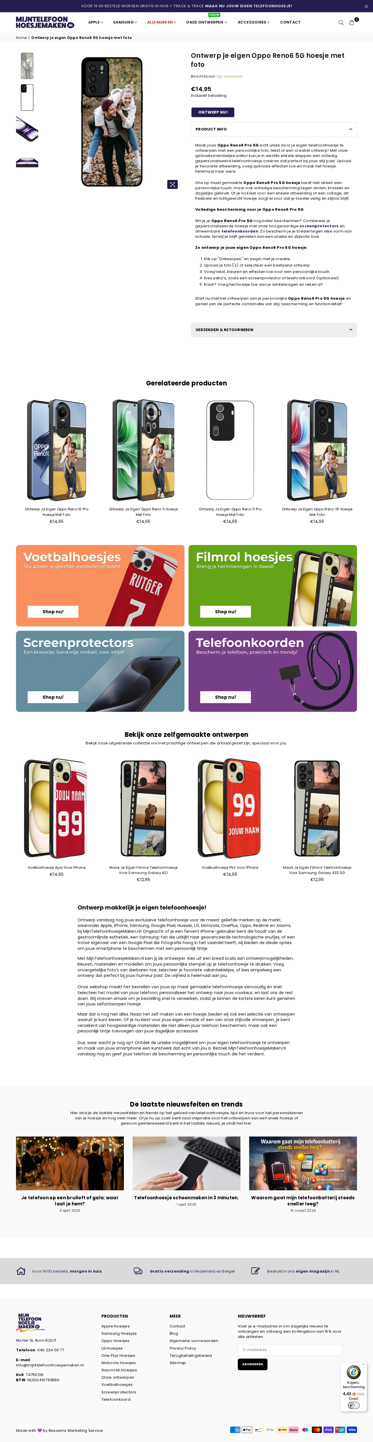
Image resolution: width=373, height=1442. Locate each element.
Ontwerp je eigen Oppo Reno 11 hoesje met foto (143, 512)
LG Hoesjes (112, 1348)
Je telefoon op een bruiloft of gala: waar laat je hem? (70, 1201)
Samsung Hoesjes (119, 1333)
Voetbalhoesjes (117, 1384)
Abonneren (252, 1364)
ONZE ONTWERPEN (205, 20)
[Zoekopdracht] (341, 22)
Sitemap (178, 1363)
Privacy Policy (183, 1348)
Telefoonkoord (116, 1399)
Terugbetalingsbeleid (191, 1355)
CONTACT (290, 22)
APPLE (94, 22)
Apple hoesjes (115, 1326)
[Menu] (363, 1365)
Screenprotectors (118, 1392)
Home (21, 37)
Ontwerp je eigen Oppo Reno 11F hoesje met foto (317, 512)
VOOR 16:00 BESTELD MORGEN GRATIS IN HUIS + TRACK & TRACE (186, 6)
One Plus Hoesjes (118, 1355)
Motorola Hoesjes (118, 1363)
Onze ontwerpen (118, 1377)
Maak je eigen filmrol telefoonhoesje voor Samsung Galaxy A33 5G (317, 870)
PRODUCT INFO (211, 129)
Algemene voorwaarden (194, 1340)
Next (177, 122)
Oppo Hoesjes (115, 1340)
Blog (174, 1333)
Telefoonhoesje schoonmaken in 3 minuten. (186, 1198)
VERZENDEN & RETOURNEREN (224, 330)
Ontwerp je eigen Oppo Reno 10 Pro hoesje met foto (56, 512)
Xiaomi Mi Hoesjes (119, 1370)
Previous (46, 122)
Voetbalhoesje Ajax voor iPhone (56, 867)
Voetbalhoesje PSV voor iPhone (230, 867)
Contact (177, 1326)
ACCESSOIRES (252, 22)
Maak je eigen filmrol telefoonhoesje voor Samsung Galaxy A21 (143, 870)
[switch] (354, 1405)
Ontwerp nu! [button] (212, 112)
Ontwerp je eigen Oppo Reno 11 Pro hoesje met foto (230, 512)
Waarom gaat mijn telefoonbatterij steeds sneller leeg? (303, 1201)
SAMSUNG (123, 22)
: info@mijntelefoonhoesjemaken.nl (50, 1362)
